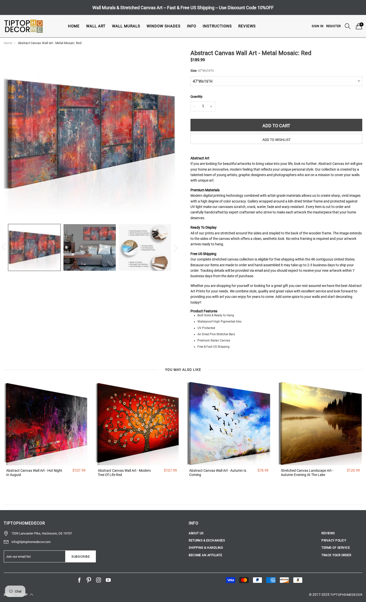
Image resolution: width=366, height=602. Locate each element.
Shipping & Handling (206, 547)
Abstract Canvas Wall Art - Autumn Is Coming (217, 472)
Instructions (217, 26)
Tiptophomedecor (346, 595)
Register (333, 26)
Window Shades (164, 26)
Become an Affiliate (205, 555)
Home (74, 26)
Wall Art (96, 26)
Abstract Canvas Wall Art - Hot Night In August (34, 472)
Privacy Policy (333, 540)
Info (191, 26)
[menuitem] (74, 26)
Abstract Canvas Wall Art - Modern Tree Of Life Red (124, 472)
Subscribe (80, 556)
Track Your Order (336, 555)
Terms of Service (335, 547)
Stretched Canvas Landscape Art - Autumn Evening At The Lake (307, 472)
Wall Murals (126, 26)
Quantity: (196, 96)
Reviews (247, 26)
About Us (196, 533)
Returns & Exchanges (207, 540)
